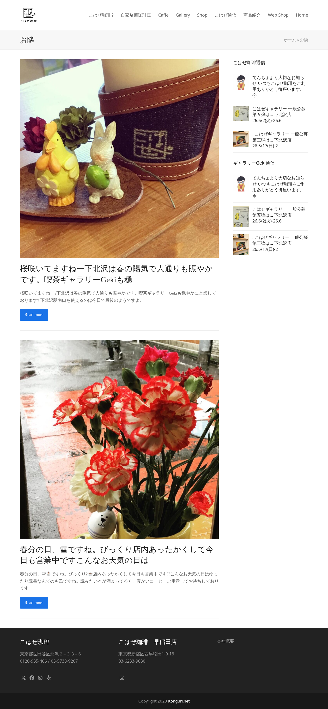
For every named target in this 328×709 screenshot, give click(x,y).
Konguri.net (179, 701)
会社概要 (225, 641)
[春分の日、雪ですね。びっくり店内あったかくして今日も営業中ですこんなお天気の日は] (119, 439)
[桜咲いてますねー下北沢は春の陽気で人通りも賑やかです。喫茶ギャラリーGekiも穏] (119, 158)
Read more (33, 314)
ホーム (290, 40)
